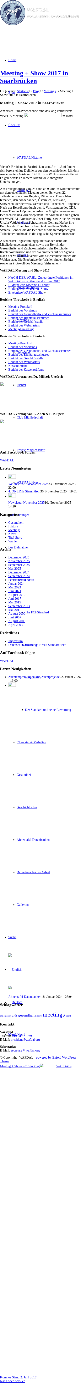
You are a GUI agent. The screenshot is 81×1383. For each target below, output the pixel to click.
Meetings (14, 530)
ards (14, 1015)
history (38, 1016)
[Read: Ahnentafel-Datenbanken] (12, 685)
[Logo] (40, 24)
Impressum (15, 641)
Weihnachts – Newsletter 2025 (28, 484)
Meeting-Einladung (21, 329)
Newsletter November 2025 (26, 502)
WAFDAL (7, 460)
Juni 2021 (14, 591)
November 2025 (19, 561)
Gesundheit (15, 522)
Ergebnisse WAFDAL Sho (25, 292)
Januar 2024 (16, 583)
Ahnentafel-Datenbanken (24, 996)
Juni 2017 (14, 598)
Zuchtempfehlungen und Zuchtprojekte (34, 677)
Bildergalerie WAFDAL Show (28, 288)
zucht (68, 1016)
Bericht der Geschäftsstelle (25, 321)
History (13, 526)
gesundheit (26, 1015)
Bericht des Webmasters (24, 325)
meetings (54, 1014)
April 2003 (15, 625)
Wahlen (13, 541)
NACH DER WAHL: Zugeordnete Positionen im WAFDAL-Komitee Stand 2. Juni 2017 (40, 279)
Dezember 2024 (18, 572)
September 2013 (19, 606)
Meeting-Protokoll (20, 306)
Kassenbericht (17, 366)
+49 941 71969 (22, 1036)
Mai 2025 (14, 568)
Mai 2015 (14, 602)
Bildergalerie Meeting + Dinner (28, 285)
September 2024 (19, 576)
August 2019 (16, 595)
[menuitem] (44, 726)
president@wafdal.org (25, 1039)
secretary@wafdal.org (25, 1050)
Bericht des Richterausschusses (28, 318)
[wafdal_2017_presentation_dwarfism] (18, 422)
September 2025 (19, 565)
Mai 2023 (14, 587)
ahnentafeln (5, 1016)
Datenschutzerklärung (22, 645)
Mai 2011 (14, 610)
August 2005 (16, 621)
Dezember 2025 (18, 557)
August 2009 (16, 613)
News (12, 534)
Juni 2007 (14, 617)
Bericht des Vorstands (22, 310)
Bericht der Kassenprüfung (26, 369)
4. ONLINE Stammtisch (24, 491)
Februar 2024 (17, 580)
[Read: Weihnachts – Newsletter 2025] (12, 477)
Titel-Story (15, 537)
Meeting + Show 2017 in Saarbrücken (34, 77)
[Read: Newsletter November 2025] (12, 496)
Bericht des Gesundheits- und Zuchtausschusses (39, 314)
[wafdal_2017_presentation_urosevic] (18, 385)
